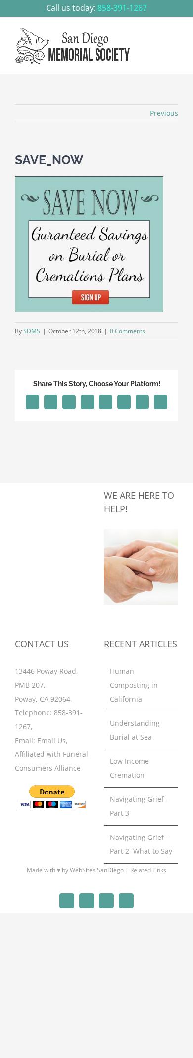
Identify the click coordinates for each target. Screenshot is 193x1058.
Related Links (148, 870)
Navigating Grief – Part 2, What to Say (141, 844)
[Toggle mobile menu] (174, 39)
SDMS (31, 331)
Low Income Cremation (129, 768)
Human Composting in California (134, 685)
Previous (164, 113)
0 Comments (127, 331)
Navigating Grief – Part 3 (139, 806)
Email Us (51, 740)
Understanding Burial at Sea (135, 730)
